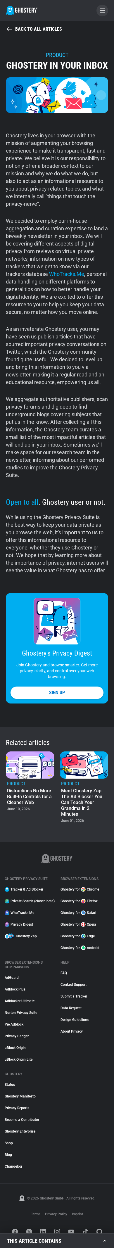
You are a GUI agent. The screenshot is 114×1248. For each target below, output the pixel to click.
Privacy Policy (56, 1214)
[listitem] (30, 787)
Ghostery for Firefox (79, 901)
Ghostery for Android (80, 948)
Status (10, 1085)
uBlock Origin (15, 1048)
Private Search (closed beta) (32, 901)
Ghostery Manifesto (20, 1096)
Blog (8, 1155)
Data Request (71, 1008)
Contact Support (74, 985)
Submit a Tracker (74, 996)
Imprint (77, 1214)
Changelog (13, 1166)
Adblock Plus (15, 989)
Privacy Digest (22, 924)
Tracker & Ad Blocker (27, 889)
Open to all (22, 502)
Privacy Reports (17, 1108)
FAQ (64, 973)
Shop (9, 1143)
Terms (35, 1214)
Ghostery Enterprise (20, 1131)
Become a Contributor (22, 1120)
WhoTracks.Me (66, 274)
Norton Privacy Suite (21, 1013)
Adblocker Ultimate (19, 1001)
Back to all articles (38, 29)
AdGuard (12, 978)
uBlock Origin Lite (18, 1059)
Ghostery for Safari (78, 913)
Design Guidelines (75, 1020)
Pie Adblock (14, 1024)
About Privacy (72, 1031)
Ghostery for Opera (78, 924)
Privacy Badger (17, 1036)
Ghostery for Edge (78, 936)
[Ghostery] (22, 10)
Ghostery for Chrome (80, 889)
